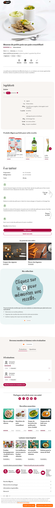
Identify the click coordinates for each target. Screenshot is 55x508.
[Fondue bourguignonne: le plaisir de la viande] (8, 450)
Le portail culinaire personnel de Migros (12, 465)
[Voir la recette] (8, 420)
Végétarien (6, 56)
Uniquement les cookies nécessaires (44, 505)
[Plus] (49, 368)
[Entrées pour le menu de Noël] (45, 450)
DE (4, 496)
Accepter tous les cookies (29, 505)
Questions (32, 349)
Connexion (28, 320)
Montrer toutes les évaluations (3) (15, 385)
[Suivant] (50, 148)
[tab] (27, 481)
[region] (27, 502)
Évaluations (23, 349)
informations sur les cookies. (23, 502)
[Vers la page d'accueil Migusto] (7, 1)
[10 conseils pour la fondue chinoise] (33, 450)
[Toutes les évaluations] (6, 47)
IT (9, 496)
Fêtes (19, 56)
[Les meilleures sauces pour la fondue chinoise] (21, 450)
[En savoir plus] (14, 263)
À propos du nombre (17, 93)
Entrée (13, 56)
